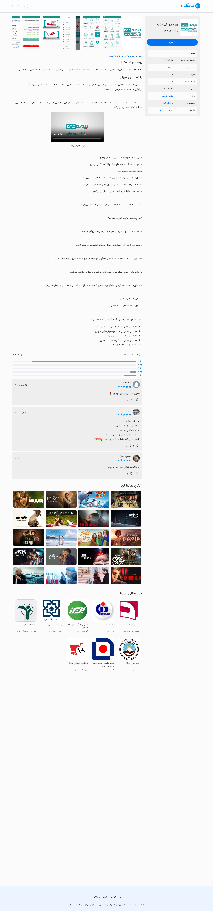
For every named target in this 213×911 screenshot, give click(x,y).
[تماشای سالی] (28, 576)
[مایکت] (191, 8)
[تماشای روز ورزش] (93, 538)
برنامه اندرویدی (167, 96)
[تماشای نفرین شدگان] (126, 519)
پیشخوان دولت (166, 110)
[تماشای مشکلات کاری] (93, 576)
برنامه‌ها (130, 56)
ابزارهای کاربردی (166, 103)
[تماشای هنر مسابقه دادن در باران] (61, 519)
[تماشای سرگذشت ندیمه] (93, 519)
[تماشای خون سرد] (61, 576)
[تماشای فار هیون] (126, 500)
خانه (140, 56)
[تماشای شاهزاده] (61, 500)
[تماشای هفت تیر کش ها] (28, 538)
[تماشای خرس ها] (28, 500)
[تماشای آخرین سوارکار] (28, 519)
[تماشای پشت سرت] (126, 576)
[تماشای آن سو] (61, 538)
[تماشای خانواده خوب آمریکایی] (61, 557)
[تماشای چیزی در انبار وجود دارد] (28, 557)
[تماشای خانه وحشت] (126, 557)
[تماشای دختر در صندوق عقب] (93, 557)
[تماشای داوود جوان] (126, 538)
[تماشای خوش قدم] (93, 500)
